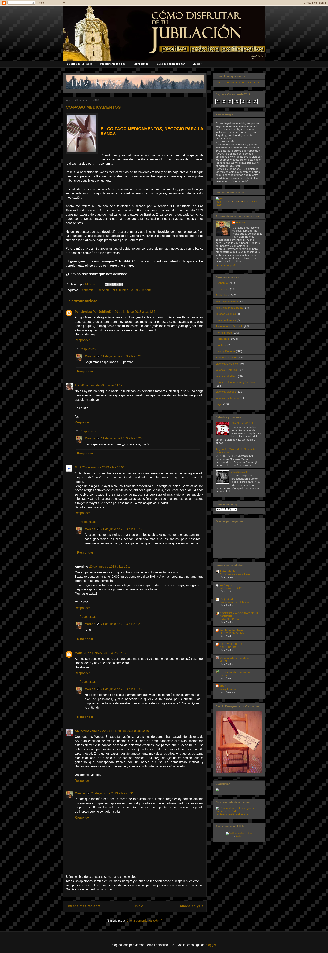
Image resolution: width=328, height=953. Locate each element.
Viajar (219, 404)
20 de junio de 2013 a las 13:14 (110, 566)
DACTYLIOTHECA (231, 644)
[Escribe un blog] (110, 284)
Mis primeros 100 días (112, 64)
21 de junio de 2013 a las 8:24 (121, 356)
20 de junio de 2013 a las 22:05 (105, 653)
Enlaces (197, 64)
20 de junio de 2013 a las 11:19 (101, 385)
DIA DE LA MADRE (242, 423)
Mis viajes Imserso (227, 301)
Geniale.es (240, 836)
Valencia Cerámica (227, 363)
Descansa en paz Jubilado (234, 602)
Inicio (139, 906)
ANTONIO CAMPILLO (90, 730)
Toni (78, 467)
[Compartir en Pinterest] (121, 284)
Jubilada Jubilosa (231, 630)
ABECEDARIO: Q (229, 647)
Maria (79, 653)
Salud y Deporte (141, 290)
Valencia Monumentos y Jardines (235, 382)
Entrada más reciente (83, 906)
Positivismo (222, 338)
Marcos (90, 356)
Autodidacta (228, 571)
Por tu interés (119, 290)
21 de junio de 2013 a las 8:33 (121, 689)
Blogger (210, 945)
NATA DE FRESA (229, 619)
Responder (82, 340)
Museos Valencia (226, 313)
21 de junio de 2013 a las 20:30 (128, 730)
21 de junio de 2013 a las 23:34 (112, 793)
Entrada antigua (190, 906)
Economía (87, 290)
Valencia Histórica (226, 369)
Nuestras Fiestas (226, 320)
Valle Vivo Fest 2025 (231, 588)
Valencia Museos (226, 391)
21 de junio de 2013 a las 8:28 (121, 529)
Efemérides (222, 289)
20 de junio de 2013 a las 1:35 (135, 311)
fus (77, 385)
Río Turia (221, 344)
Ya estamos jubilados (79, 64)
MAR (223, 685)
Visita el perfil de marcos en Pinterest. (238, 82)
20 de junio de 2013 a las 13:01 (103, 467)
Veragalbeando (228, 689)
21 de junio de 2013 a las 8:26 (121, 438)
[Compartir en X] (114, 284)
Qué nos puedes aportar (171, 64)
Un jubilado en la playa (234, 657)
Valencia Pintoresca (227, 397)
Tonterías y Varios (226, 357)
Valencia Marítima (226, 376)
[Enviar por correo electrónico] (107, 284)
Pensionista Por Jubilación (94, 311)
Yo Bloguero (228, 585)
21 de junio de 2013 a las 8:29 (121, 623)
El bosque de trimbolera (235, 671)
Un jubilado (227, 599)
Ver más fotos (250, 201)
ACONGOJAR (239, 471)
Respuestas (88, 349)
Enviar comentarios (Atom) (144, 920)
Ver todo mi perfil (226, 265)
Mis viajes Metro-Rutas (229, 307)
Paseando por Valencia (229, 326)
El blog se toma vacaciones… (236, 574)
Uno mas (224, 675)
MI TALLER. (226, 661)
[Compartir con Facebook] (117, 284)
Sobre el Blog (141, 64)
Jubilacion (102, 290)
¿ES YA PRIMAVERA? (232, 633)
